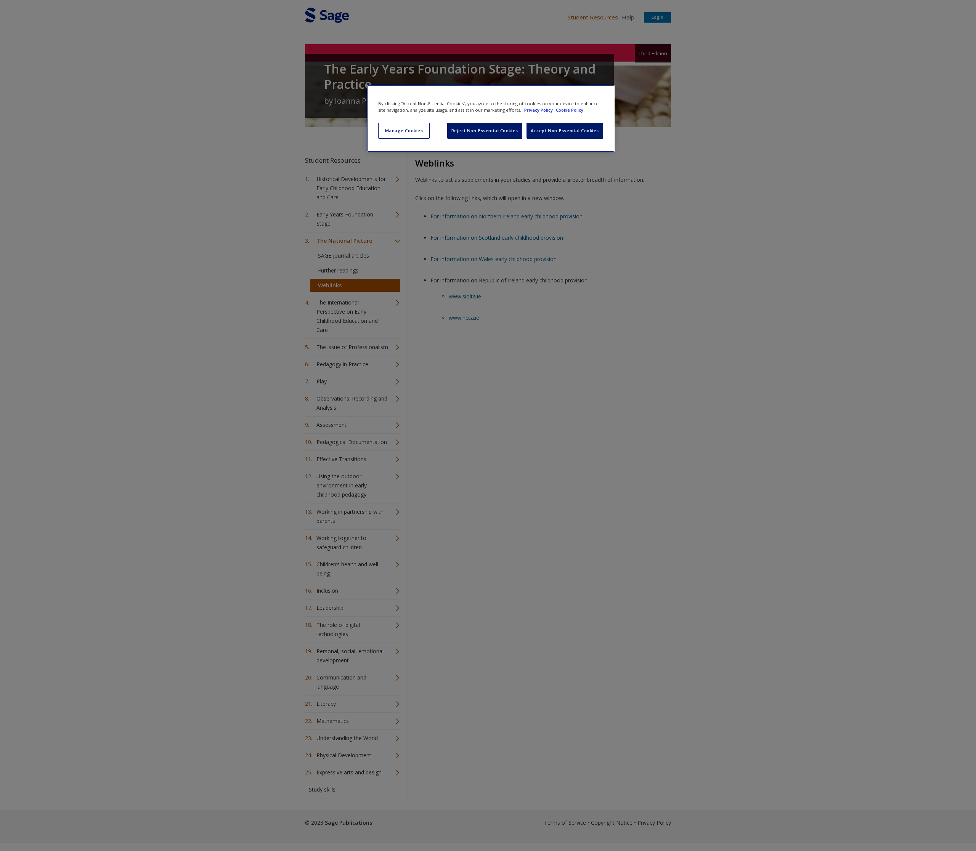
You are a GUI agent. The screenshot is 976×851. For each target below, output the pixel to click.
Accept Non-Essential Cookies (565, 130)
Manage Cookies (404, 130)
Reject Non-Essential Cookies (484, 130)
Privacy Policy (539, 110)
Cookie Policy (569, 110)
